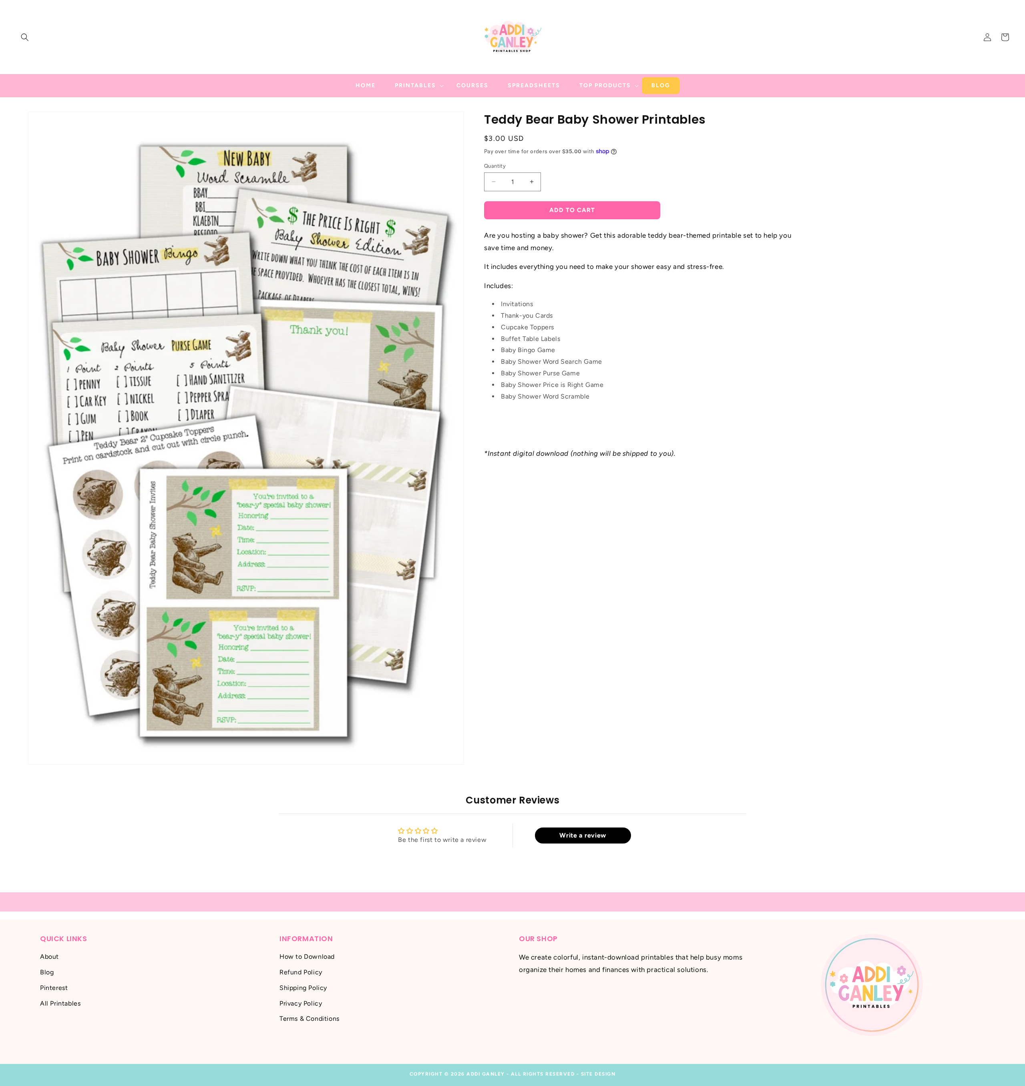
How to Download (307, 956)
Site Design (598, 1074)
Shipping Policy (303, 988)
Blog (47, 972)
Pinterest (54, 988)
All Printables (60, 1003)
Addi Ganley (485, 1074)
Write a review (582, 835)
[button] (25, 37)
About (49, 956)
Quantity (495, 166)
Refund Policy (300, 972)
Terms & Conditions (309, 1018)
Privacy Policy (300, 1003)
